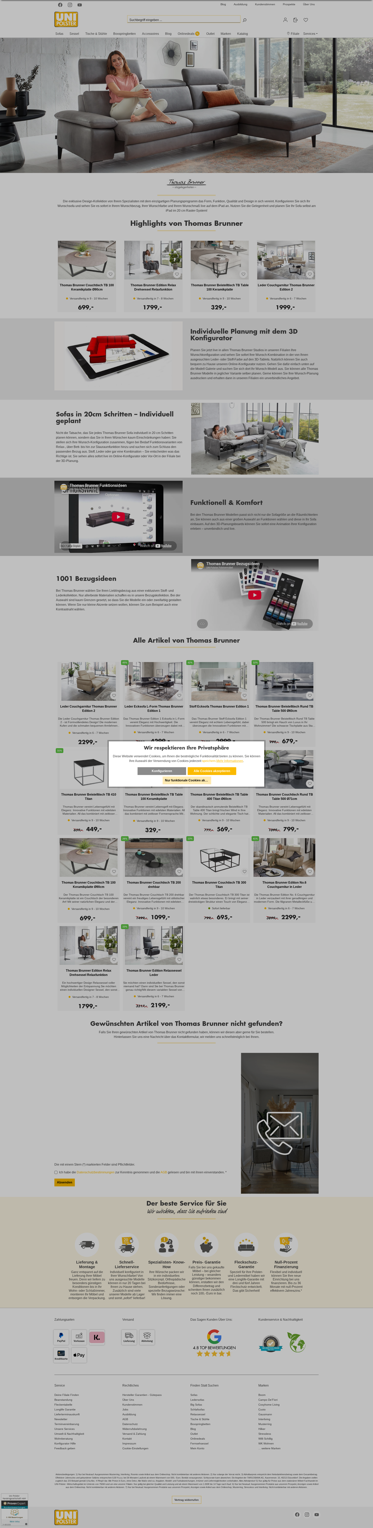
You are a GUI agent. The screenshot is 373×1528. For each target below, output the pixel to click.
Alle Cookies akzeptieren (212, 771)
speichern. (209, 761)
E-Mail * (60, 1080)
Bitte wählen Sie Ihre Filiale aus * (77, 1120)
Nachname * (182, 1062)
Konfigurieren (162, 771)
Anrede (60, 1062)
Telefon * (61, 1098)
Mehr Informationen (229, 761)
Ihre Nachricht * (65, 1138)
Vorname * (121, 1062)
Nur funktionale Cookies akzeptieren (188, 780)
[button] (142, 1056)
